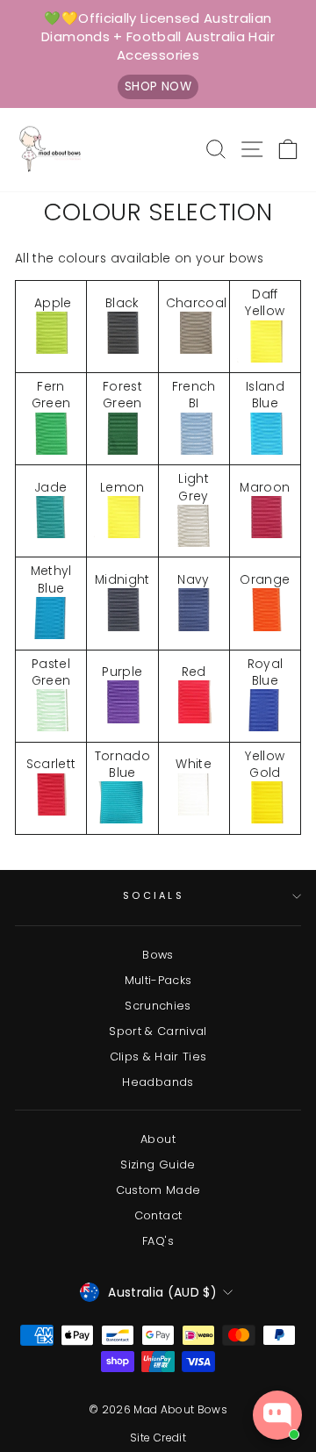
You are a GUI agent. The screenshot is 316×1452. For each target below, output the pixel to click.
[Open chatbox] (277, 1415)
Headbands (157, 1082)
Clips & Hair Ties (158, 1056)
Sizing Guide (157, 1164)
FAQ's (158, 1240)
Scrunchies (157, 1005)
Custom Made (158, 1189)
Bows (157, 954)
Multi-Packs (158, 980)
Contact (158, 1215)
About (158, 1139)
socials (153, 895)
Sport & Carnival (158, 1031)
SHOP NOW (158, 86)
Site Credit (158, 1437)
